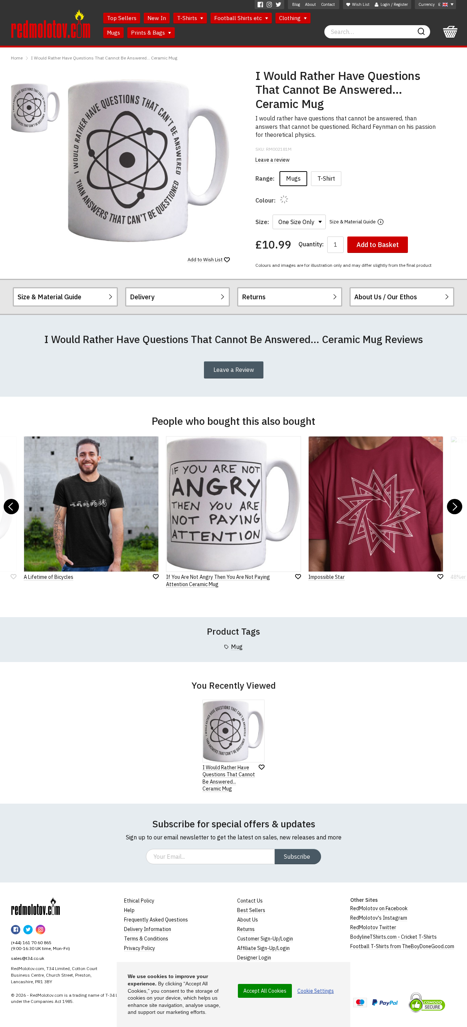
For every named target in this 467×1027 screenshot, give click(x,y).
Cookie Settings (315, 991)
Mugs (113, 32)
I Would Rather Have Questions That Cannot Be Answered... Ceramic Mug (104, 58)
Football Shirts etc (238, 18)
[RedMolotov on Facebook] (260, 4)
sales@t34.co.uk (27, 958)
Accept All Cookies (264, 991)
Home (17, 58)
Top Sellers (121, 18)
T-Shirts (187, 18)
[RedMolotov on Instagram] (269, 4)
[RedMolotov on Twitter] (278, 4)
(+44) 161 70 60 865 (31, 942)
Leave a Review (233, 369)
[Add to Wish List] (262, 767)
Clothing (290, 18)
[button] (11, 506)
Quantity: (311, 244)
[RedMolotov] (35, 906)
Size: (262, 222)
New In (156, 18)
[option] (35, 107)
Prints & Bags (148, 32)
